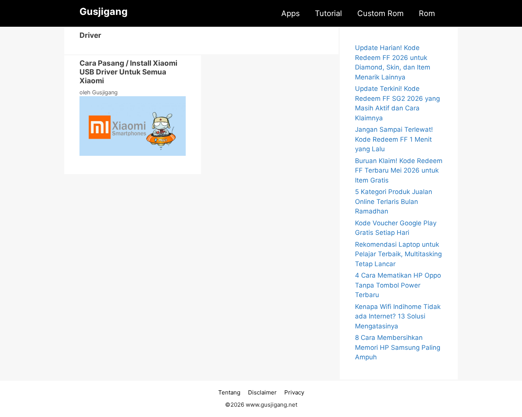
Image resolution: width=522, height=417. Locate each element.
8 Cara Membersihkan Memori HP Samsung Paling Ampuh (397, 347)
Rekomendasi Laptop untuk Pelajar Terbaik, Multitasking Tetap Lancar (398, 254)
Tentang (229, 392)
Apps (290, 13)
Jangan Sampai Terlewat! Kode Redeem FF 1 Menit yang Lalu (394, 139)
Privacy (294, 392)
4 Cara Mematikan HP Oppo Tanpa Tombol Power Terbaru (398, 285)
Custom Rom (380, 13)
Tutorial (328, 13)
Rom (427, 13)
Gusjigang (103, 11)
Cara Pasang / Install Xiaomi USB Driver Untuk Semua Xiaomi (128, 72)
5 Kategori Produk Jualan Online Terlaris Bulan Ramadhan (393, 201)
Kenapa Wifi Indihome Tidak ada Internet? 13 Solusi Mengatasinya (398, 316)
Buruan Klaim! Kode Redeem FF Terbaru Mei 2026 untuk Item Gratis (399, 170)
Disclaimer (262, 392)
